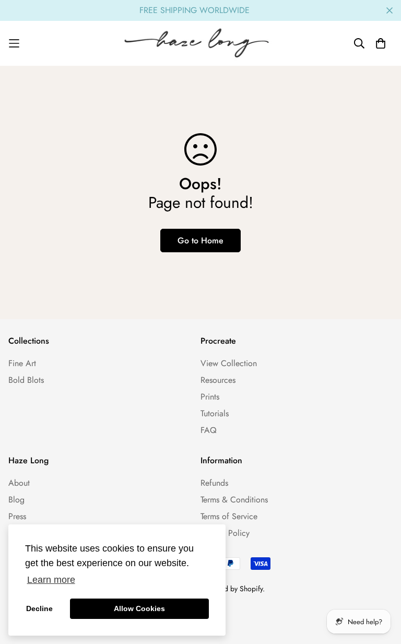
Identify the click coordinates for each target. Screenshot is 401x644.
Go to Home (200, 241)
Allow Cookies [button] (139, 608)
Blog (16, 500)
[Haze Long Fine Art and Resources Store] (200, 43)
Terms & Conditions (234, 500)
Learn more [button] (51, 580)
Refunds (214, 483)
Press (17, 516)
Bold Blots (26, 380)
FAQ (208, 430)
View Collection (228, 363)
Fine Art (22, 363)
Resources (217, 380)
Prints (209, 397)
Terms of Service (228, 516)
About (19, 483)
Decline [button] (39, 608)
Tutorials (214, 413)
